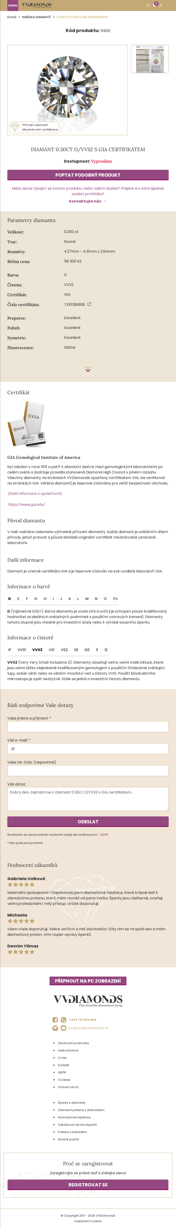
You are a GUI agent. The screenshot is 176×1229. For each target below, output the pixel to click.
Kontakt (63, 1065)
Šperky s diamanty (71, 1102)
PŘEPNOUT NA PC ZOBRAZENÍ (88, 981)
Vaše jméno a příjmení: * (29, 718)
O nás (62, 1058)
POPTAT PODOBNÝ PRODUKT (88, 175)
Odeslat (88, 821)
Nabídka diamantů (36, 17)
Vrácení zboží (68, 1087)
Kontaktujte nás (85, 201)
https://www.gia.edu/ (26, 504)
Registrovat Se (88, 1185)
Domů (11, 17)
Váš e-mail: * (18, 740)
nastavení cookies (88, 1221)
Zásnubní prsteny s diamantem (81, 1110)
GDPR (104, 834)
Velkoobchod (68, 1050)
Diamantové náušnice (74, 1117)
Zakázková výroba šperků (77, 1124)
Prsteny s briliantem (72, 1132)
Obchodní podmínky (73, 1043)
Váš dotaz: (16, 784)
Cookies (64, 1080)
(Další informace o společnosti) (35, 493)
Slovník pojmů (68, 1139)
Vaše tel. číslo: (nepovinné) (31, 762)
